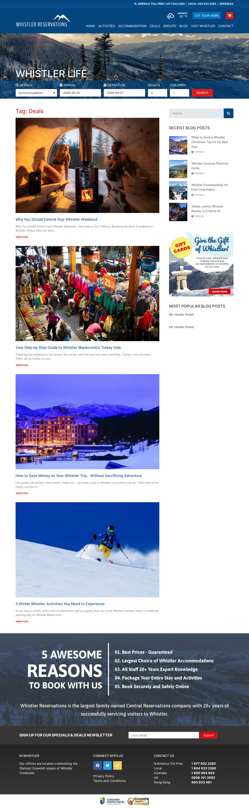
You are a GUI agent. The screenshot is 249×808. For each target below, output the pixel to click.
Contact (225, 26)
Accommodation (132, 26)
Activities (106, 26)
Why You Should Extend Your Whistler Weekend (56, 219)
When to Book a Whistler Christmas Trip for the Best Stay (209, 142)
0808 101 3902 (203, 778)
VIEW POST (22, 237)
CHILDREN (178, 85)
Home (90, 26)
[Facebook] (97, 765)
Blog (183, 26)
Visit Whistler (203, 26)
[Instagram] (117, 765)
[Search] (228, 113)
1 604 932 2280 (203, 768)
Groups (169, 26)
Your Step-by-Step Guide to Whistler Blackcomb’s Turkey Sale (68, 347)
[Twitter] (107, 765)
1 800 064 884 (203, 773)
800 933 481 (201, 782)
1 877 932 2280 (203, 763)
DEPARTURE (116, 85)
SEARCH (25, 85)
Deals (155, 26)
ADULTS (154, 85)
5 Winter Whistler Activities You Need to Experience (60, 603)
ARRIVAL (69, 85)
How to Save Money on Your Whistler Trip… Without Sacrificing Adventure (79, 475)
